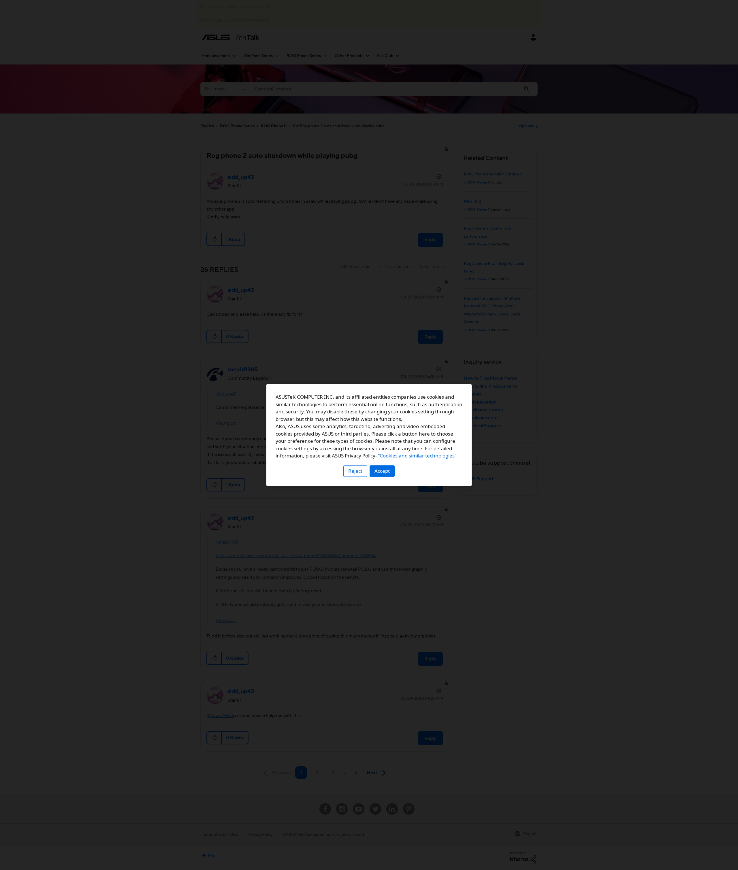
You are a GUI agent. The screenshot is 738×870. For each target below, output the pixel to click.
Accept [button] (382, 471)
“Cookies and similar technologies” (417, 455)
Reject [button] (355, 471)
